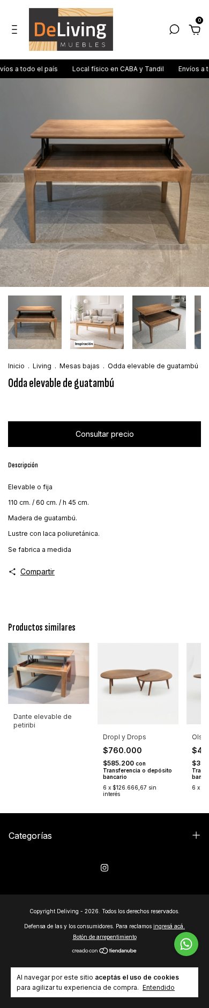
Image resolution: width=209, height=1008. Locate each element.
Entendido (159, 987)
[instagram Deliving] (104, 867)
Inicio (16, 366)
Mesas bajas (79, 366)
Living (42, 366)
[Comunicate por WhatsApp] (186, 944)
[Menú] (16, 31)
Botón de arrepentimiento (105, 937)
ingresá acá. (169, 926)
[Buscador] (174, 31)
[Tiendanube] (104, 951)
